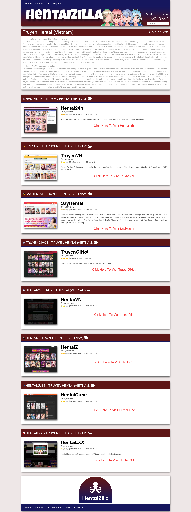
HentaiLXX (34, 433)
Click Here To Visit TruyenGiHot (114, 269)
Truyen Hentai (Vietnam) (66, 98)
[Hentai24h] (40, 120)
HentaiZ (32, 338)
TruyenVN (34, 146)
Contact (39, 3)
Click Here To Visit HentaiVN (113, 314)
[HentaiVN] (40, 311)
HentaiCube (35, 385)
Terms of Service (74, 507)
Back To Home (159, 32)
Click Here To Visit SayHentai (114, 228)
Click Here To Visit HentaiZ (113, 362)
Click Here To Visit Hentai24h (114, 125)
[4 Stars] (66, 114)
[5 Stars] (68, 114)
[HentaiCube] (40, 406)
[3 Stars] (64, 114)
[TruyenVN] (40, 167)
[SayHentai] (40, 215)
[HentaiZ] (40, 359)
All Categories (54, 3)
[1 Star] (61, 114)
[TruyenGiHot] (40, 264)
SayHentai (34, 194)
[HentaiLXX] (40, 454)
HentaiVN (33, 290)
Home (28, 3)
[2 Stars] (63, 114)
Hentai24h (34, 98)
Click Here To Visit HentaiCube (114, 410)
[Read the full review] (75, 222)
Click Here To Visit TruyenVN (114, 175)
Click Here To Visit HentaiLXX (113, 460)
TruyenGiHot (37, 242)
